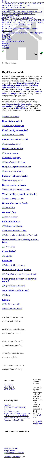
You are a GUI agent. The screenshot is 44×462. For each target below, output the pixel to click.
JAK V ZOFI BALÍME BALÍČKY (22, 13)
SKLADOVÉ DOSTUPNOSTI (21, 20)
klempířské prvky (13, 104)
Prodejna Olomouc (16, 29)
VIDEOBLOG (9, 389)
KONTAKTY (7, 26)
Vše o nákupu (7, 9)
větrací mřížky (23, 89)
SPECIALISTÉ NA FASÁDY (23, 3)
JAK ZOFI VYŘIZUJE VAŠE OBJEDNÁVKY (20, 12)
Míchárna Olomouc (30, 29)
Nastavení (37, 421)
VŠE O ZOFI (7, 3)
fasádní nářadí (19, 108)
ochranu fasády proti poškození (14, 106)
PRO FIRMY (7, 31)
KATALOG (6, 35)
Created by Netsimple (12, 457)
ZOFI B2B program (9, 33)
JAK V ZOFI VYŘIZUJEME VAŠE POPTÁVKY (18, 16)
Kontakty (5, 29)
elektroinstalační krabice (12, 87)
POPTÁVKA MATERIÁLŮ (13, 41)
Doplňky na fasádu (9, 63)
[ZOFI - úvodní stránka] (22, 59)
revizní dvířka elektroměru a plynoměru (20, 84)
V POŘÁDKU (38, 422)
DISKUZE (6, 37)
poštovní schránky (30, 85)
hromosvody (26, 104)
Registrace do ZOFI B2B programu (30, 33)
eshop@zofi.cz (9, 451)
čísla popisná (21, 83)
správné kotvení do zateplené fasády (22, 92)
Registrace (6, 46)
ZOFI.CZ (7, 409)
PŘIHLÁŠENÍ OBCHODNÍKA (16, 416)
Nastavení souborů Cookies (14, 420)
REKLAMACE (18, 18)
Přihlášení (5, 43)
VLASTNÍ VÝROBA (16, 7)
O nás (4, 1)
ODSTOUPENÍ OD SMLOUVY (21, 24)
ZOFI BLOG (7, 39)
